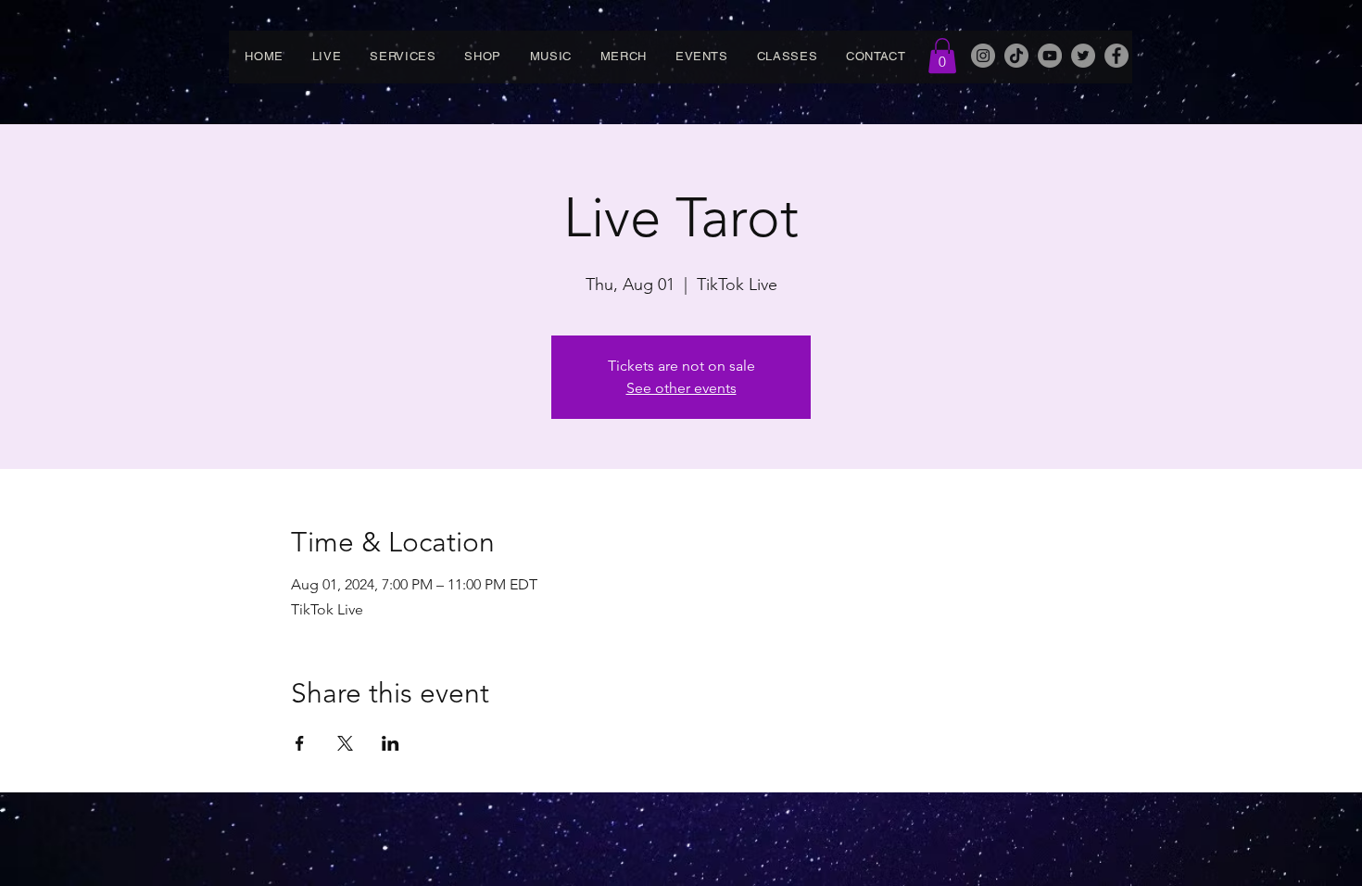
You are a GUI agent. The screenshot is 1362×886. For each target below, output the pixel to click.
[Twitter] (1083, 56)
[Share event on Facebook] (300, 743)
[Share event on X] (345, 743)
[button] (942, 55)
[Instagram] (983, 56)
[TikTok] (1016, 56)
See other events (681, 388)
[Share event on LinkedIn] (390, 743)
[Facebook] (1116, 56)
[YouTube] (1050, 56)
